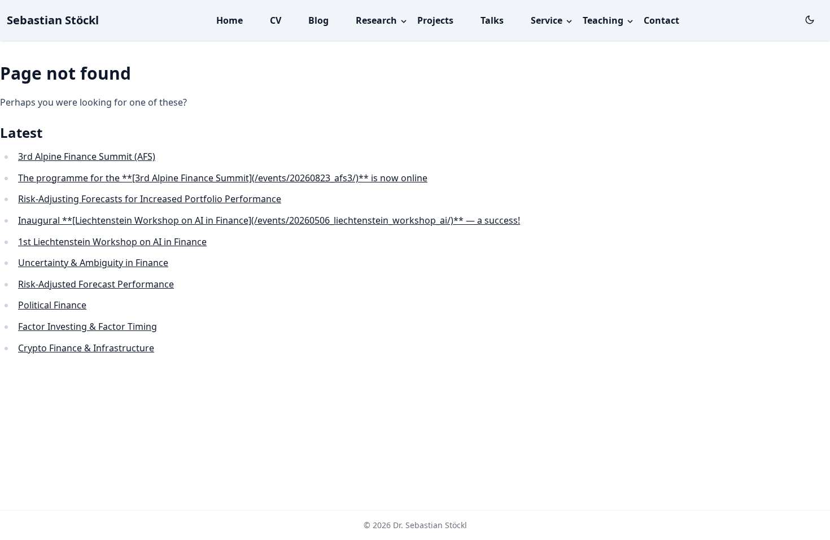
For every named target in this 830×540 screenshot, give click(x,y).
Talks (492, 20)
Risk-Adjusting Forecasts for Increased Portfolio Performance (149, 199)
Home (229, 20)
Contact (661, 20)
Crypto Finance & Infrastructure (86, 348)
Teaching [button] (604, 20)
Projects (435, 20)
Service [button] (548, 20)
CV (275, 20)
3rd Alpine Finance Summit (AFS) (86, 156)
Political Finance (52, 305)
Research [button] (377, 20)
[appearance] (809, 20)
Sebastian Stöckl (53, 20)
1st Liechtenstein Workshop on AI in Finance (112, 242)
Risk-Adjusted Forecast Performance (96, 284)
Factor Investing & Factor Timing (87, 326)
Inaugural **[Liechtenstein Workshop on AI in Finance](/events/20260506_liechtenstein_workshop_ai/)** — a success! (269, 220)
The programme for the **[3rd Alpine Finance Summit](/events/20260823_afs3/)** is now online (222, 178)
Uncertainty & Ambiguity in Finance (93, 262)
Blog (318, 20)
